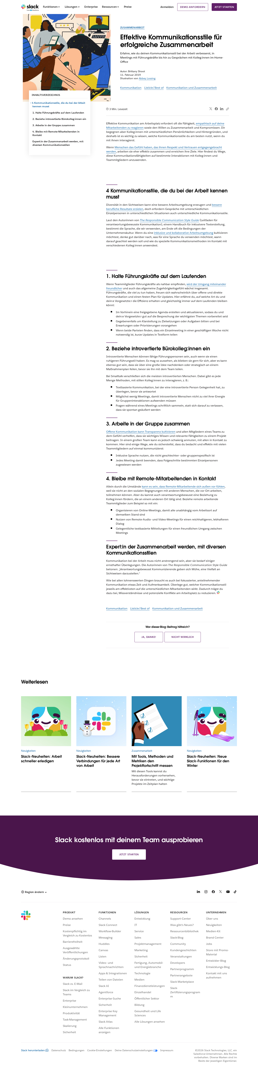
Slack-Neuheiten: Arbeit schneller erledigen (41, 758)
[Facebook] (216, 108)
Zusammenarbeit (132, 27)
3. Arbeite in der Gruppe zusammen (53, 125)
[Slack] (30, 7)
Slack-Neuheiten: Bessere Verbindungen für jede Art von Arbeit (98, 761)
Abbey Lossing (147, 78)
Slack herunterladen (33, 1050)
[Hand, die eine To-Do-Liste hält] (157, 721)
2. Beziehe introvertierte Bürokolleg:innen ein (59, 119)
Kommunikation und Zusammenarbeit (191, 88)
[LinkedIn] (221, 109)
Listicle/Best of (154, 88)
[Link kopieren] (227, 108)
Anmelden (167, 7)
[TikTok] (235, 892)
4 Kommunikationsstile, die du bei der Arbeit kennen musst (58, 104)
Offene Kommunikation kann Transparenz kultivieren (140, 432)
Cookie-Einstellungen (99, 1050)
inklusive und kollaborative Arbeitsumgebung (183, 233)
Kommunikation (130, 88)
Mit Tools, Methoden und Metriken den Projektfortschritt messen (152, 761)
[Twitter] (211, 109)
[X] (220, 892)
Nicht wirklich (182, 637)
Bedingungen (76, 1050)
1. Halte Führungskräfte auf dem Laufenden (58, 112)
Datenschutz (58, 1050)
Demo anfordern (192, 7)
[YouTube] (228, 892)
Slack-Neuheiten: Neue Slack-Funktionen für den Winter (208, 761)
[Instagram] (205, 892)
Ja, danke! (148, 637)
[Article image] (46, 721)
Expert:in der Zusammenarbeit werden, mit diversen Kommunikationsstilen (57, 143)
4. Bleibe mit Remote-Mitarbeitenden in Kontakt (56, 133)
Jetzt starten (224, 7)
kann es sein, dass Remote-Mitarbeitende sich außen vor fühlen (183, 486)
